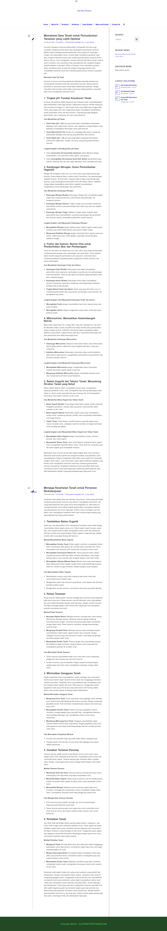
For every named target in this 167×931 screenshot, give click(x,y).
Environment (70, 42)
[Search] (123, 24)
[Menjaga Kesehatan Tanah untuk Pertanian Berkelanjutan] (33, 492)
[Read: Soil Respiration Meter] (117, 92)
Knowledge (77, 42)
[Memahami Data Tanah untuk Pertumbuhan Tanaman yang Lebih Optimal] (33, 39)
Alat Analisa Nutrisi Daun (129, 85)
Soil (83, 42)
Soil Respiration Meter (128, 91)
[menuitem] (46, 24)
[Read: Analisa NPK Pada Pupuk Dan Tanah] (117, 99)
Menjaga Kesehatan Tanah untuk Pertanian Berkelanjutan (70, 489)
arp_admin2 (90, 42)
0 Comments (59, 42)
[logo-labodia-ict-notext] (83, 10)
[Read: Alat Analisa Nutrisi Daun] (117, 86)
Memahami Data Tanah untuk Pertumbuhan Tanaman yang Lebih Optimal (70, 37)
